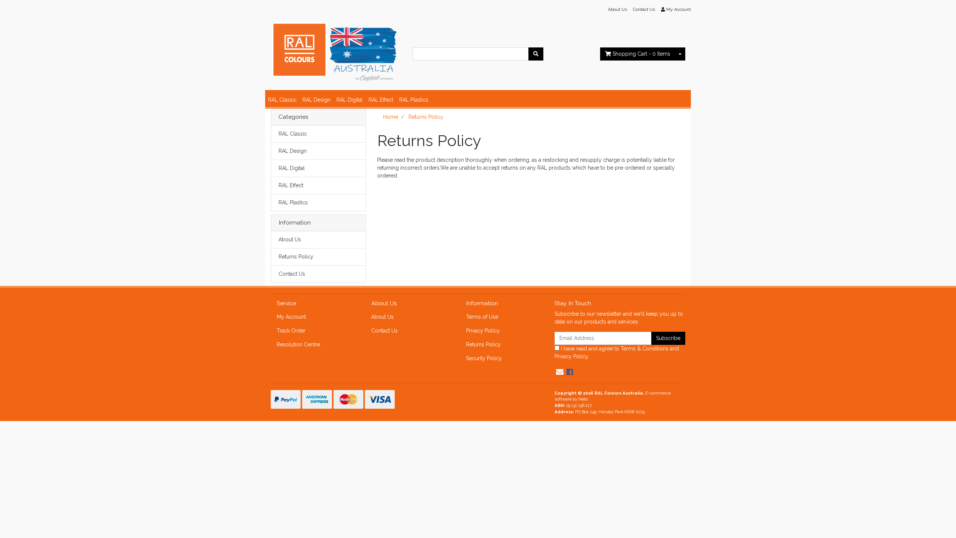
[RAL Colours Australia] (334, 50)
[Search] (535, 54)
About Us (617, 9)
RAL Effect (381, 100)
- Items (641, 54)
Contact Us (644, 9)
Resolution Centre (298, 344)
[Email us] (560, 372)
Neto (583, 399)
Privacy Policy (483, 331)
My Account (291, 317)
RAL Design (316, 100)
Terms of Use (482, 317)
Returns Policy (296, 257)
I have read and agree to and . (617, 352)
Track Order (291, 331)
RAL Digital (349, 100)
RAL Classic (282, 100)
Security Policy (484, 358)
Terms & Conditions (644, 349)
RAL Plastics (413, 100)
